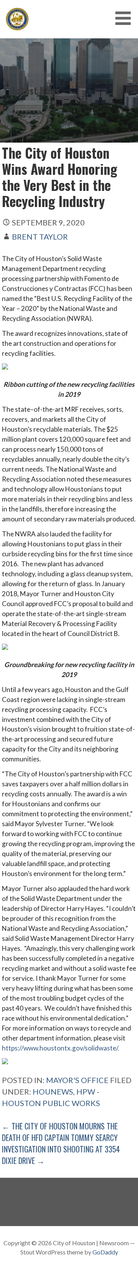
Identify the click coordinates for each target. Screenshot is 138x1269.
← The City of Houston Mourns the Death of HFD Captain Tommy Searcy (60, 1131)
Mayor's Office (77, 1080)
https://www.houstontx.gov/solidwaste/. (60, 1048)
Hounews (53, 1091)
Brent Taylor (40, 236)
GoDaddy (105, 1252)
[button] (125, 18)
